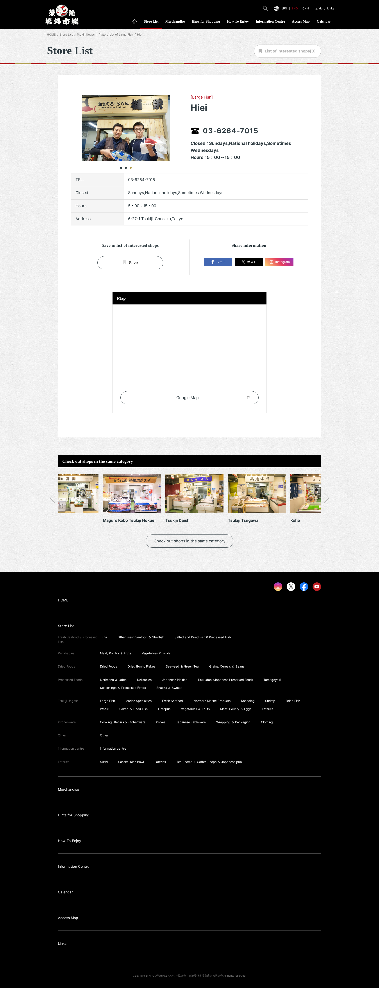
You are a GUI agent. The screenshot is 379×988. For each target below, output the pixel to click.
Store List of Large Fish (117, 34)
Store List (151, 21)
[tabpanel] (126, 128)
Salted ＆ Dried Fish (133, 709)
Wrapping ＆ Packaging (233, 722)
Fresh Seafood (172, 701)
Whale (104, 709)
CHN (305, 8)
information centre (113, 748)
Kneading (248, 701)
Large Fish (107, 701)
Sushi (104, 762)
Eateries (267, 709)
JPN (284, 8)
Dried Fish (293, 701)
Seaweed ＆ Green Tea (182, 666)
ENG (295, 8)
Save (133, 263)
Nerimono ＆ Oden (113, 680)
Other (104, 735)
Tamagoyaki (272, 680)
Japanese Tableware (191, 722)
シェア (221, 262)
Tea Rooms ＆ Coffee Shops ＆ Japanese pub (209, 762)
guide (319, 8)
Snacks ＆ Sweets (169, 687)
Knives (160, 722)
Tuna (103, 637)
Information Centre (270, 21)
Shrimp (270, 701)
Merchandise (175, 21)
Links (330, 8)
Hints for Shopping (206, 21)
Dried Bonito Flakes (141, 666)
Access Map (301, 21)
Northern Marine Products (212, 701)
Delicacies (144, 680)
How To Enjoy (238, 21)
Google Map (187, 397)
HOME (51, 34)
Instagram (282, 262)
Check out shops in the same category (189, 541)
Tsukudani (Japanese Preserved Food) (225, 680)
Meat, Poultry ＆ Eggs (115, 653)
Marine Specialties (138, 701)
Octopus (164, 709)
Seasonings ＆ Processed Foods (123, 687)
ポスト (251, 262)
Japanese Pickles (174, 680)
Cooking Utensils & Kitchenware (122, 722)
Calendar (324, 21)
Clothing (267, 722)
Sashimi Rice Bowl (131, 762)
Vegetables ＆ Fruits (156, 653)
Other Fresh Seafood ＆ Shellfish (141, 637)
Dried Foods (108, 666)
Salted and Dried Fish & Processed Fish (203, 637)
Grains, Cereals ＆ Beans (226, 666)
